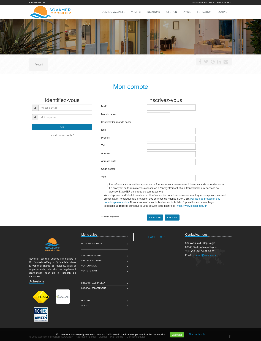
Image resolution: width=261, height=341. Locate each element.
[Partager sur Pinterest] (213, 62)
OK (62, 126)
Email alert (224, 2)
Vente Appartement (91, 260)
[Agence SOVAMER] (49, 11)
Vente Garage (89, 265)
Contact (223, 11)
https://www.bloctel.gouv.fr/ (192, 205)
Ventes (136, 11)
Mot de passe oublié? (62, 135)
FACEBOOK (157, 237)
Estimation (204, 11)
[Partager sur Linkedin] (219, 62)
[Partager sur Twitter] (206, 62)
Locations (153, 11)
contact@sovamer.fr (205, 255)
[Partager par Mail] (226, 62)
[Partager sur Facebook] (200, 62)
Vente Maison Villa (91, 255)
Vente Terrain (89, 270)
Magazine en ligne (203, 2)
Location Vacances (91, 243)
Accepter (177, 334)
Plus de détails (197, 334)
